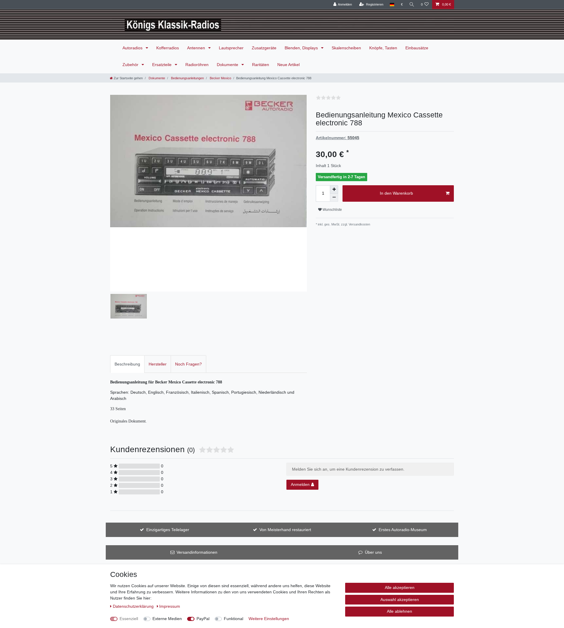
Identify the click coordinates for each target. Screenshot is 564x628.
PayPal (203, 618)
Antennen (196, 48)
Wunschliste (332, 210)
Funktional (233, 618)
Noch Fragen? (188, 364)
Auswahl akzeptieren (399, 599)
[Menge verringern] (334, 197)
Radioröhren (197, 64)
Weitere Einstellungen (269, 618)
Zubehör (131, 64)
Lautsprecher (231, 48)
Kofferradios (167, 48)
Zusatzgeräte (264, 48)
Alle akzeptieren (399, 587)
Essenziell (129, 618)
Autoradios (133, 48)
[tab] (127, 364)
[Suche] (412, 4)
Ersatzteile (162, 64)
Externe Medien (167, 618)
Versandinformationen (197, 552)
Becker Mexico (220, 78)
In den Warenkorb (396, 193)
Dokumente (228, 64)
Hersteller (158, 364)
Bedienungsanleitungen (187, 78)
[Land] (392, 4)
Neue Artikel (288, 64)
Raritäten (260, 64)
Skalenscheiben (346, 48)
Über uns (373, 552)
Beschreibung (127, 364)
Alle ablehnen (399, 611)
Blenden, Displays (302, 48)
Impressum (169, 606)
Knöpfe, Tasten (383, 48)
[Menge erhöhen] (334, 189)
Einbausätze (416, 48)
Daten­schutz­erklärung (134, 606)
